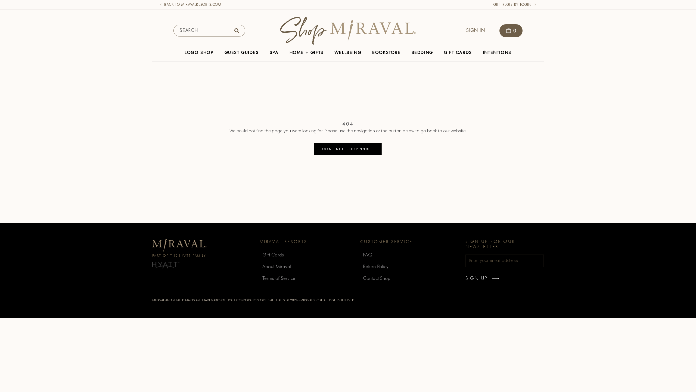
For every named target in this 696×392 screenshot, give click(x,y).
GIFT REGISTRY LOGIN (512, 4)
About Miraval (276, 266)
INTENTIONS (497, 52)
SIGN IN (475, 30)
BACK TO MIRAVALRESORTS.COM (192, 4)
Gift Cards (273, 255)
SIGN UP (476, 278)
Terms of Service (278, 278)
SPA (274, 52)
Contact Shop (376, 278)
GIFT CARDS (458, 52)
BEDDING (422, 52)
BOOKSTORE (386, 52)
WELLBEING (347, 52)
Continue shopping (345, 149)
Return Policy (375, 266)
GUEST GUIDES (242, 52)
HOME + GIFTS (307, 52)
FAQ (367, 255)
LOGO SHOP (199, 52)
